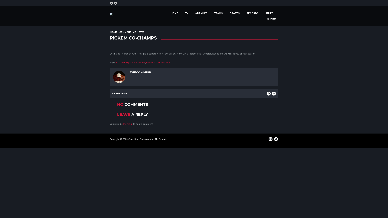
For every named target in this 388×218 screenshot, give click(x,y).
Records (252, 13)
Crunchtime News (131, 32)
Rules (269, 13)
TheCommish (140, 72)
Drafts (235, 13)
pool (168, 62)
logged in (128, 123)
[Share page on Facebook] (269, 94)
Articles (201, 13)
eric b (134, 62)
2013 (117, 62)
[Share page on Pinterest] (274, 94)
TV (186, 13)
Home (174, 13)
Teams (218, 13)
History (271, 18)
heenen (141, 62)
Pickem (149, 62)
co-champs (126, 62)
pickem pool (159, 62)
